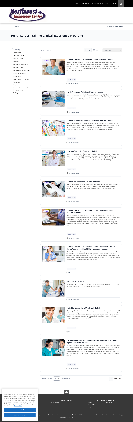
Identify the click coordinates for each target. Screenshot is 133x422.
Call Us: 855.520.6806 (115, 27)
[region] (20, 405)
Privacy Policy (69, 417)
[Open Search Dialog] (121, 3)
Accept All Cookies (20, 410)
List (89, 50)
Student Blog (109, 403)
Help (90, 407)
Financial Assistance (94, 405)
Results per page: (47, 378)
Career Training (54, 403)
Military (91, 403)
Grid (97, 50)
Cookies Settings (20, 415)
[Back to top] (66, 401)
